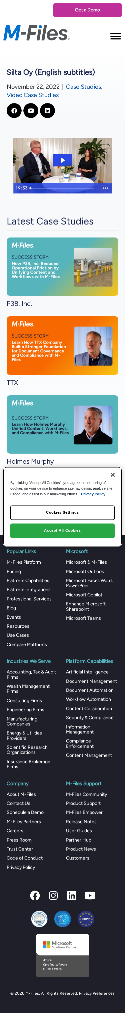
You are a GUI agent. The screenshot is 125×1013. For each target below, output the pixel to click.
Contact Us (18, 803)
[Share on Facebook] (14, 110)
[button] (35, 895)
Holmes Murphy (30, 461)
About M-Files (21, 794)
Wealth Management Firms (28, 688)
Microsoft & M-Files (86, 562)
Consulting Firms (24, 700)
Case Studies (83, 86)
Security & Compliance (90, 717)
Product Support (83, 803)
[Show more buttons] (105, 188)
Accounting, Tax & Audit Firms (31, 674)
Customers (77, 858)
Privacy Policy (21, 867)
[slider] (63, 188)
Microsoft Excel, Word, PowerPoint (89, 583)
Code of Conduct (25, 858)
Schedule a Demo (25, 812)
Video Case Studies (33, 95)
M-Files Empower (84, 812)
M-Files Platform (24, 562)
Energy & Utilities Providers (24, 735)
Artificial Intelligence (87, 672)
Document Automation (90, 690)
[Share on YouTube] (30, 110)
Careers (15, 831)
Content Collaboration (89, 708)
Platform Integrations (29, 589)
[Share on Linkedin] (47, 110)
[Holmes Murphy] (62, 424)
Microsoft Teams (83, 618)
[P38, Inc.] (62, 266)
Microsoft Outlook (85, 571)
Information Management (80, 729)
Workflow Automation (88, 699)
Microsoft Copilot (84, 595)
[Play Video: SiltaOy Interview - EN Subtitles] (62, 160)
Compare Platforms (27, 644)
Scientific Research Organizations (27, 749)
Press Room (19, 840)
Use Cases (18, 635)
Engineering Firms (25, 709)
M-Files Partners (24, 822)
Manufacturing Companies (22, 721)
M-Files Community (86, 794)
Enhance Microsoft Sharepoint (86, 606)
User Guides (79, 831)
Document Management (91, 681)
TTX (12, 383)
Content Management (89, 755)
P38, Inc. (19, 304)
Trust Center (20, 849)
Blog (11, 608)
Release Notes (81, 822)
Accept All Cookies (62, 530)
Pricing (14, 571)
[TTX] (62, 345)
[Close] (112, 474)
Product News (81, 849)
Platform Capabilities (28, 580)
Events (14, 617)
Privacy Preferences (97, 993)
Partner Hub (78, 840)
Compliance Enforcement (80, 743)
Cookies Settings (62, 512)
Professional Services (29, 599)
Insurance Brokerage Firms (28, 764)
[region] (62, 506)
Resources (18, 626)
